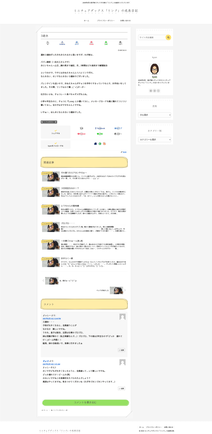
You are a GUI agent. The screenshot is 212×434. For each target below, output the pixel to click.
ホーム (141, 427)
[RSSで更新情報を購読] (104, 143)
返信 (122, 350)
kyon (154, 76)
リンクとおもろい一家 (49, 122)
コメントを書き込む (85, 402)
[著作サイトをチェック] (95, 143)
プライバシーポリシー (154, 427)
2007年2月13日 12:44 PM (52, 318)
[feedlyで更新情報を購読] (100, 143)
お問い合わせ (168, 427)
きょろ (46, 361)
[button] (121, 43)
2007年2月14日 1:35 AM (51, 364)
